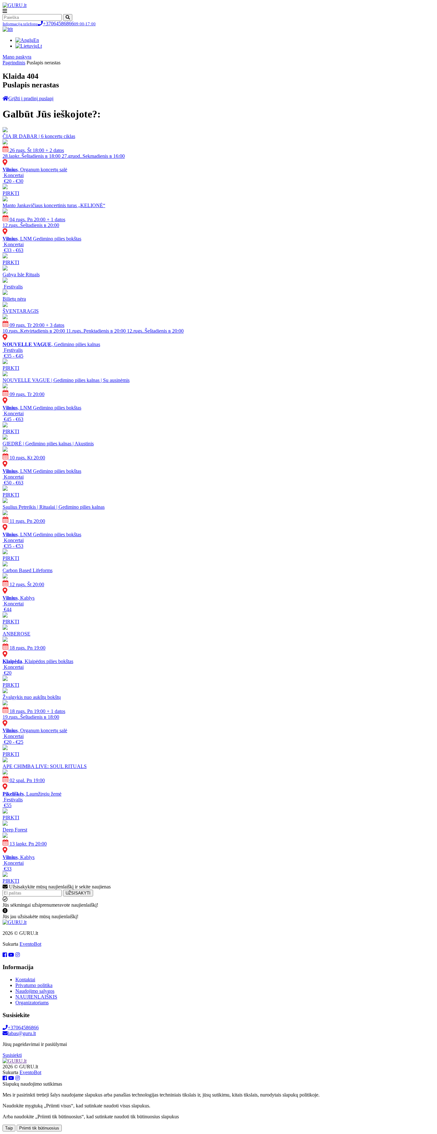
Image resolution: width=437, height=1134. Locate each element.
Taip (9, 1128)
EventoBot (30, 944)
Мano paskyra (17, 57)
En (36, 40)
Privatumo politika (33, 985)
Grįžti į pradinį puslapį (30, 98)
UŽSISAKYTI (78, 893)
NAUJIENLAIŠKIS (36, 997)
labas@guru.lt (22, 1033)
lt (11, 29)
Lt (39, 46)
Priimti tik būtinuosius (39, 1128)
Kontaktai (25, 979)
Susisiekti (12, 1055)
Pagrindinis (14, 62)
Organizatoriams (32, 1002)
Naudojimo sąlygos (34, 991)
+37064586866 (49, 23)
